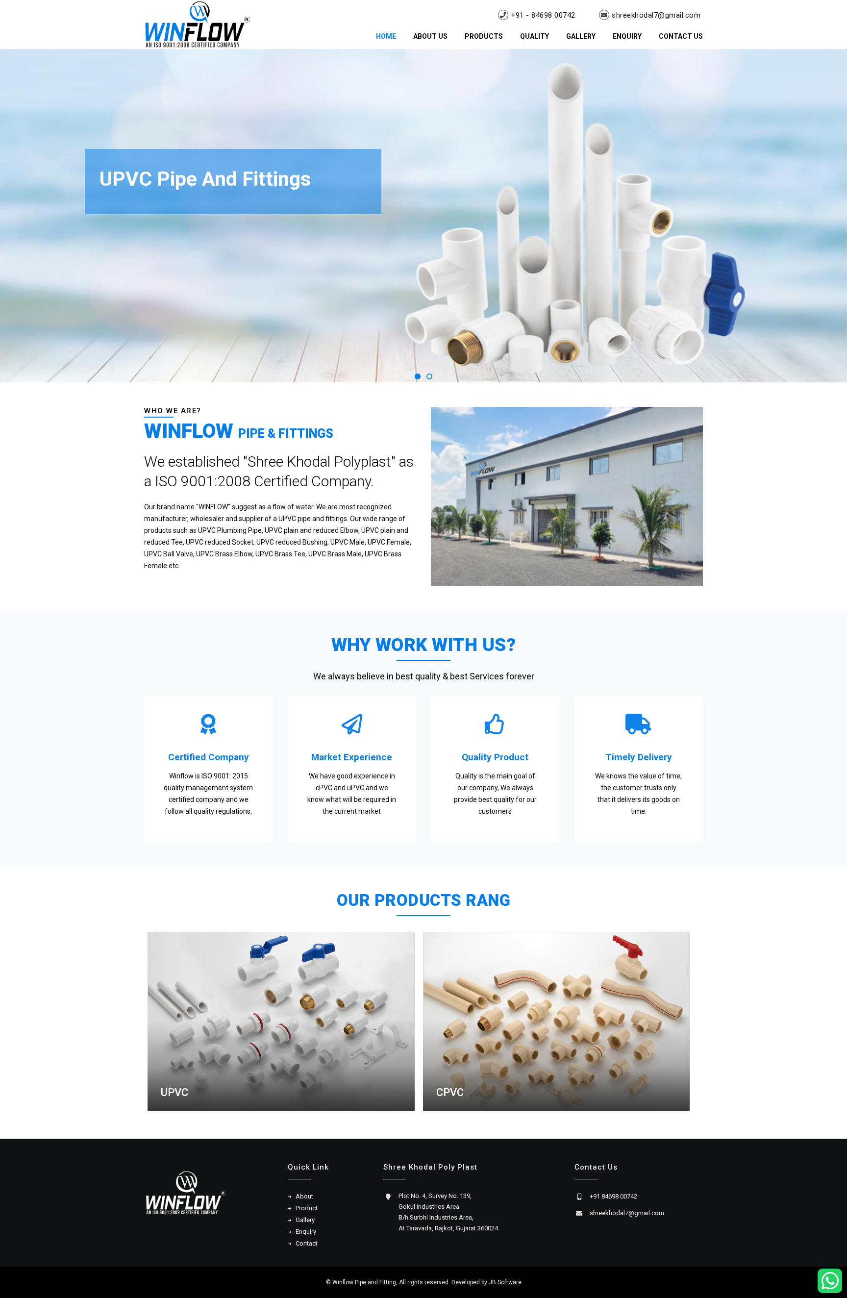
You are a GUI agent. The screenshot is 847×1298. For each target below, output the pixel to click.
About (304, 1196)
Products (484, 36)
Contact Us (681, 36)
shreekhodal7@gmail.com (656, 15)
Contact (307, 1243)
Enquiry (627, 36)
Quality (534, 36)
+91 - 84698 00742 (543, 15)
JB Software (505, 1282)
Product (307, 1208)
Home (386, 36)
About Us (430, 36)
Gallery (581, 36)
